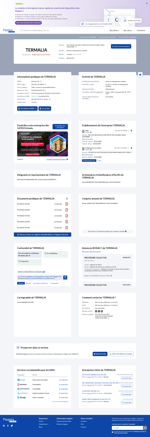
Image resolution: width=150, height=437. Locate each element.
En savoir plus (126, 378)
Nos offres (114, 30)
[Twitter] (12, 426)
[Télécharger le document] (67, 203)
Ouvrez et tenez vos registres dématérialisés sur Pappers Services (43, 235)
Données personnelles (64, 421)
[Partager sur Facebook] (7, 426)
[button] (27, 108)
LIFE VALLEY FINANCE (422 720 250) (94, 375)
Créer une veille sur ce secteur (121, 354)
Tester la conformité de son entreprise (30, 272)
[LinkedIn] (4, 426)
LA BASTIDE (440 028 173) (90, 391)
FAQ (82, 424)
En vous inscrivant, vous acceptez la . (130, 432)
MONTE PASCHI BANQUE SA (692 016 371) (96, 399)
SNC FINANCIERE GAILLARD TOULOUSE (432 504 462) (100, 383)
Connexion (141, 30)
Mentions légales (62, 424)
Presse (41, 421)
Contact (83, 427)
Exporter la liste (100, 354)
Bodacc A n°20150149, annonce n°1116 (97, 276)
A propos (84, 421)
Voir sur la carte (87, 139)
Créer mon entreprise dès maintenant (28, 23)
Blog (40, 427)
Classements (43, 424)
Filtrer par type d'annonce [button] (91, 251)
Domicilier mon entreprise (60, 126)
